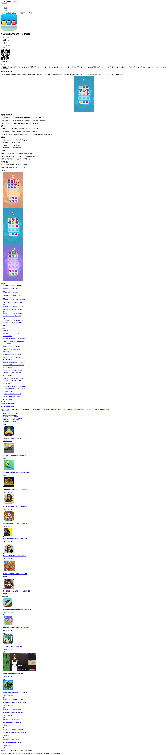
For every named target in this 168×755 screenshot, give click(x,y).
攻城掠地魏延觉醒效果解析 (9, 421)
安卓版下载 (3, 49)
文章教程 (5, 10)
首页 (4, 5)
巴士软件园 (8, 13)
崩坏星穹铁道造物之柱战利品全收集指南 (12, 418)
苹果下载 (8, 49)
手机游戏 (5, 7)
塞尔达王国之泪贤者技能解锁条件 (11, 419)
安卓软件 (5, 8)
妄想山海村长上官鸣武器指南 (10, 415)
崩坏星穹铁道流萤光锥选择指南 (10, 413)
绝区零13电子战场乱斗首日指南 (10, 416)
